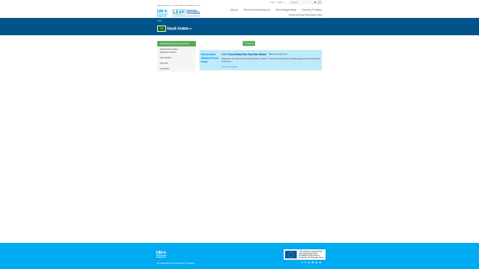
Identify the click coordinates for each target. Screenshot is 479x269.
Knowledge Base (286, 9)
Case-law (164, 63)
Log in (272, 2)
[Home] (178, 11)
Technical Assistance (256, 9)
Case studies (165, 57)
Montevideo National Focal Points (174, 43)
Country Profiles (312, 9)
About (234, 9)
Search (250, 43)
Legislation (164, 68)
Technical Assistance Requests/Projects (169, 50)
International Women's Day (305, 14)
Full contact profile (229, 67)
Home (159, 21)
